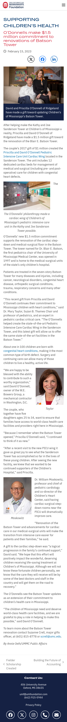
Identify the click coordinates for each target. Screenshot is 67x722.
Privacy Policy (33, 704)
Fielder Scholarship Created (12, 664)
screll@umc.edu (51, 636)
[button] (63, 5)
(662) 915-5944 (33, 697)
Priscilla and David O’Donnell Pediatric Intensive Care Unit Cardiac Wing (27, 154)
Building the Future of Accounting (47, 662)
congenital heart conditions (20, 351)
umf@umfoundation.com (33, 694)
